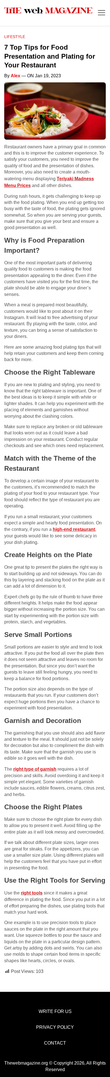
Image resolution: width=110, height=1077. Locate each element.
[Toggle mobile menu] (101, 13)
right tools (32, 893)
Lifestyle (14, 36)
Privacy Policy (55, 1027)
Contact (55, 1043)
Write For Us (55, 1011)
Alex (15, 75)
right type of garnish (34, 769)
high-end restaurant (74, 529)
